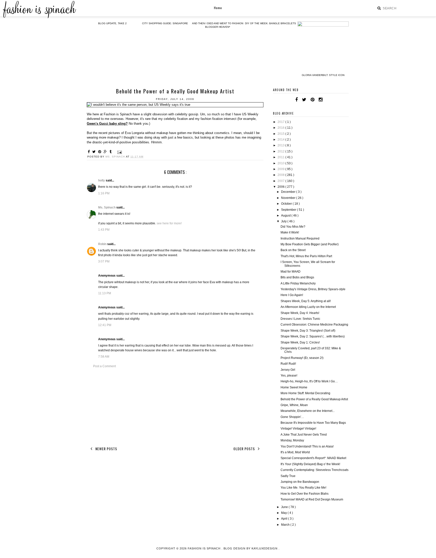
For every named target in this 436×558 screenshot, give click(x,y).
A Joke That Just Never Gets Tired (304, 434)
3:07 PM (104, 261)
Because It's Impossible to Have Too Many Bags (313, 422)
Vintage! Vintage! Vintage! (298, 428)
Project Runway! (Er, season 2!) (302, 358)
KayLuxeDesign (265, 548)
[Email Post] (119, 152)
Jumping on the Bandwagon (300, 482)
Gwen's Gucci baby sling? (107, 123)
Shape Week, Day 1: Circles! (300, 342)
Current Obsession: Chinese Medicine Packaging (314, 324)
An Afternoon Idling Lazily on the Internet (308, 307)
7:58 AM (103, 356)
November (288, 198)
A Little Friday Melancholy (298, 283)
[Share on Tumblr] (111, 151)
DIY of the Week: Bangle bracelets (270, 23)
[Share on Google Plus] (106, 151)
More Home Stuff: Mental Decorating (305, 393)
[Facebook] (296, 100)
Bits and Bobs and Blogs (297, 277)
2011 (281, 157)
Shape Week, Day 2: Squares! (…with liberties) (313, 336)
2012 (281, 151)
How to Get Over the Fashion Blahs (305, 493)
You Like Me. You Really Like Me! (303, 487)
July (284, 221)
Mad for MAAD (291, 271)
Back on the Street (293, 250)
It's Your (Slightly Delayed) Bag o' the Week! (310, 464)
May (284, 513)
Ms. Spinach (107, 207)
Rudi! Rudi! (288, 363)
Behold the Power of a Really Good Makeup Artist (314, 399)
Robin (102, 244)
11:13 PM (104, 293)
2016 (281, 127)
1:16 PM (104, 193)
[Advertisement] (175, 406)
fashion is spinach (205, 548)
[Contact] (326, 100)
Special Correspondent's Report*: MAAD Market (313, 458)
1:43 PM (104, 229)
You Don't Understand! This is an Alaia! (307, 446)
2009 (281, 169)
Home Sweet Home (294, 387)
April (284, 518)
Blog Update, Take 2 (112, 23)
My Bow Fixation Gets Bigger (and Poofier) (310, 244)
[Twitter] (304, 100)
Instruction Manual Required (300, 238)
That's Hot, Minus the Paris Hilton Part (306, 256)
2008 (281, 175)
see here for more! (169, 223)
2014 (281, 139)
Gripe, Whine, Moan (294, 405)
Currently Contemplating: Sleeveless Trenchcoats (314, 470)
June (285, 507)
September (289, 209)
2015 (281, 134)
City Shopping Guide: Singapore (165, 23)
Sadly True (288, 476)
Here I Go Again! (292, 295)
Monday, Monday (292, 440)
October (287, 203)
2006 (281, 187)
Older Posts (244, 448)
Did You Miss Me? (293, 226)
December (288, 192)
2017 (281, 122)
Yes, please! (289, 375)
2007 (281, 181)
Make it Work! (290, 232)
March (285, 524)
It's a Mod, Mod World (295, 452)
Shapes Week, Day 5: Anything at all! (306, 301)
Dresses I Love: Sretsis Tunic (300, 319)
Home (218, 8)
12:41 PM (104, 325)
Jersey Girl (288, 369)
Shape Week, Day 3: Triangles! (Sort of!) (308, 330)
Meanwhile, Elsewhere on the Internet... (308, 411)
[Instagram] (320, 100)
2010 (281, 163)
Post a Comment (104, 366)
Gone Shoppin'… (292, 417)
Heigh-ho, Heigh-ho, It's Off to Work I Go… (309, 381)
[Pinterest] (312, 100)
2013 (281, 145)
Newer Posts (105, 448)
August (286, 215)
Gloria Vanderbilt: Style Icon (323, 75)
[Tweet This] (95, 151)
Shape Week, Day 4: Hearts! (300, 313)
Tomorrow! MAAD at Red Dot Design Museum (312, 499)
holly (102, 180)
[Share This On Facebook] (89, 151)
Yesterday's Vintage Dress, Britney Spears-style (313, 289)
